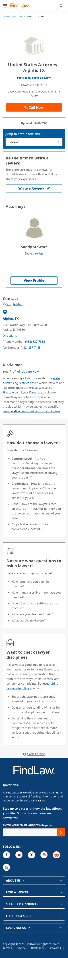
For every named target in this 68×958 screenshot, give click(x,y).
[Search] (61, 6)
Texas (29, 16)
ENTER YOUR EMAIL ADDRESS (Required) (28, 825)
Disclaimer (38, 948)
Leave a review (34, 253)
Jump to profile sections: (23, 134)
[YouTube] (18, 854)
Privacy (21, 948)
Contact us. (38, 800)
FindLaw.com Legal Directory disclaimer (29, 392)
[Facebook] (6, 854)
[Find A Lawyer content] (61, 892)
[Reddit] (56, 854)
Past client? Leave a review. (34, 77)
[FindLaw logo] (21, 5)
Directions (10, 336)
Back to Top (36, 754)
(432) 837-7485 (31, 348)
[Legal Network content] (61, 928)
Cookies (55, 948)
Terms (7, 948)
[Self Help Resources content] (61, 904)
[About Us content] (61, 881)
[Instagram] (44, 854)
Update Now (30, 372)
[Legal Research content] (61, 916)
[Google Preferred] (6, 867)
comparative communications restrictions (31, 411)
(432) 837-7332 (35, 342)
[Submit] (61, 832)
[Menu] (5, 5)
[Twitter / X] (31, 854)
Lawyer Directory (12, 16)
